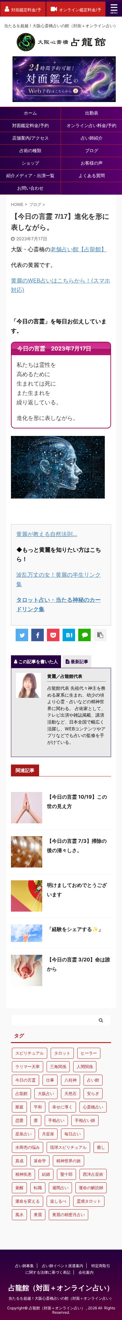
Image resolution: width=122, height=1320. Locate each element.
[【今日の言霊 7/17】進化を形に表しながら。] (69, 635)
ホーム (30, 112)
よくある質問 (92, 175)
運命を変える (27, 1201)
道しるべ (58, 1201)
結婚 (46, 1174)
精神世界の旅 (68, 1160)
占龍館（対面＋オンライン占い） (61, 1288)
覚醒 (19, 1187)
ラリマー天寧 (27, 1066)
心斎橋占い (93, 1106)
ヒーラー (89, 1053)
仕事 (50, 1079)
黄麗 (38, 1214)
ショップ (30, 163)
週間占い (60, 1187)
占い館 (93, 1079)
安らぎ (93, 1093)
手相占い (56, 1120)
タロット (62, 1053)
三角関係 (58, 1066)
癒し (101, 1147)
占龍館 (21, 1093)
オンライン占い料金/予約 (91, 125)
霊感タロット (89, 1201)
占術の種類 (30, 150)
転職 (38, 1187)
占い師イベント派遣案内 (62, 1265)
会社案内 (86, 1272)
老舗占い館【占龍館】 (78, 249)
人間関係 (85, 1066)
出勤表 (91, 112)
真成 (19, 1160)
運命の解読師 (91, 1187)
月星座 (48, 1133)
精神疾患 (23, 1174)
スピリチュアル (29, 1053)
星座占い (23, 1133)
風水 (19, 1214)
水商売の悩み (27, 1147)
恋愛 (19, 1120)
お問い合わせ (30, 188)
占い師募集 (24, 1265)
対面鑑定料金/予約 (30, 125)
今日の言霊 (25, 1079)
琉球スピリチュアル (68, 1147)
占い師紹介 (92, 138)
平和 (38, 1106)
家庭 (19, 1106)
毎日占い (72, 1133)
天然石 (70, 1093)
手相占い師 (85, 1120)
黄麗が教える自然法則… (46, 534)
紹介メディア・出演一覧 (30, 175)
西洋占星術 (93, 1174)
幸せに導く (62, 1106)
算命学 (40, 1160)
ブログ (91, 150)
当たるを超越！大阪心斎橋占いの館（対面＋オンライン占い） (61, 1298)
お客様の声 (92, 163)
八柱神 (70, 1079)
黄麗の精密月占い (68, 1214)
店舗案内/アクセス (30, 138)
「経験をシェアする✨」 (75, 929)
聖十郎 (66, 1174)
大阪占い (46, 1093)
